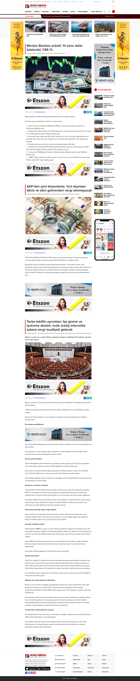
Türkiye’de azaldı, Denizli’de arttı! (52, 16)
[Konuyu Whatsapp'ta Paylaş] (90, 112)
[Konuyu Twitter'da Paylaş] (88, 112)
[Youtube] (34, 673)
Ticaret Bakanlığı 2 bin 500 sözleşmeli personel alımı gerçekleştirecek (109, 181)
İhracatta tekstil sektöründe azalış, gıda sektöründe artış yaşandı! (81, 36)
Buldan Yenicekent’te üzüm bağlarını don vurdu (104, 35)
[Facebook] (26, 673)
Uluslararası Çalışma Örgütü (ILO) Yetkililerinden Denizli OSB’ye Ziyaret (58, 36)
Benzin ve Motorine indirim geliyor (109, 203)
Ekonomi (34, 53)
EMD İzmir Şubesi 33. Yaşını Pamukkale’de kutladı (109, 171)
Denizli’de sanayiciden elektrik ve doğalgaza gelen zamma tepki (109, 213)
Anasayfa (29, 53)
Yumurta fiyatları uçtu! (109, 137)
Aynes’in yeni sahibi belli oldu (108, 186)
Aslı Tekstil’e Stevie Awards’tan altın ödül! (109, 195)
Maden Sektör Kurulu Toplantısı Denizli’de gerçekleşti (109, 155)
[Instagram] (32, 673)
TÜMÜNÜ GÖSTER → (110, 16)
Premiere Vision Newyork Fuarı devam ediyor (108, 162)
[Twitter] (29, 673)
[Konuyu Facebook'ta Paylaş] (85, 112)
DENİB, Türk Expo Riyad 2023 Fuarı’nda (109, 130)
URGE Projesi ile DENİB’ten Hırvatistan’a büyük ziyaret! (109, 147)
